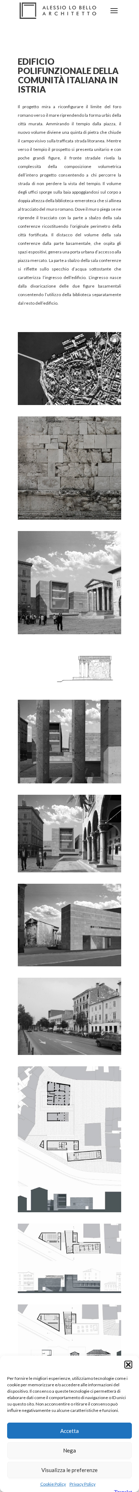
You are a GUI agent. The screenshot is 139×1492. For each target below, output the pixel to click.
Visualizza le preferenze (69, 1470)
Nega (69, 1450)
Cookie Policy (53, 1484)
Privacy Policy (83, 1484)
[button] (128, 1364)
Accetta (69, 1431)
